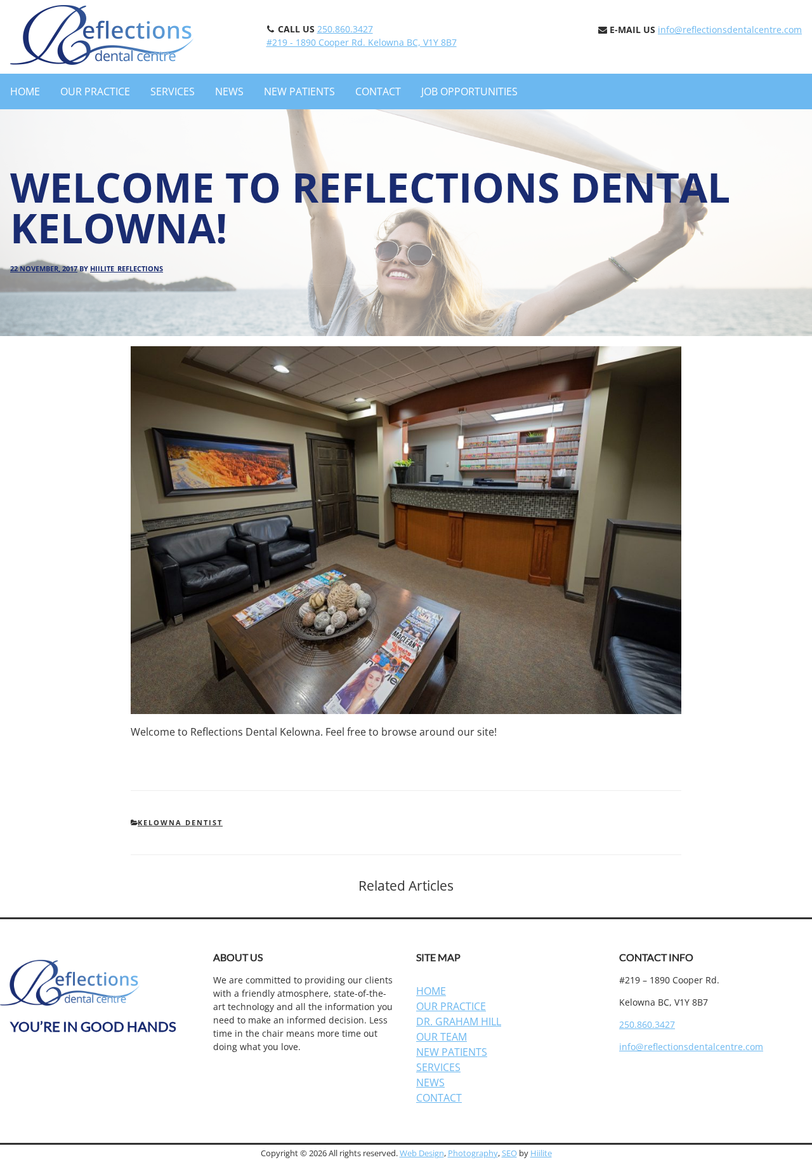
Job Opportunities (469, 91)
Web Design (422, 1153)
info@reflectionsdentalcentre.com (730, 30)
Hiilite (541, 1153)
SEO (509, 1153)
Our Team (441, 1037)
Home (25, 91)
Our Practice (95, 91)
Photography (473, 1153)
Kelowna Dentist (180, 822)
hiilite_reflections (126, 268)
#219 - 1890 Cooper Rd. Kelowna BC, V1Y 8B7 (361, 42)
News (229, 91)
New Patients (299, 91)
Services (172, 91)
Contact (378, 91)
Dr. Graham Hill (458, 1021)
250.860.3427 (345, 29)
